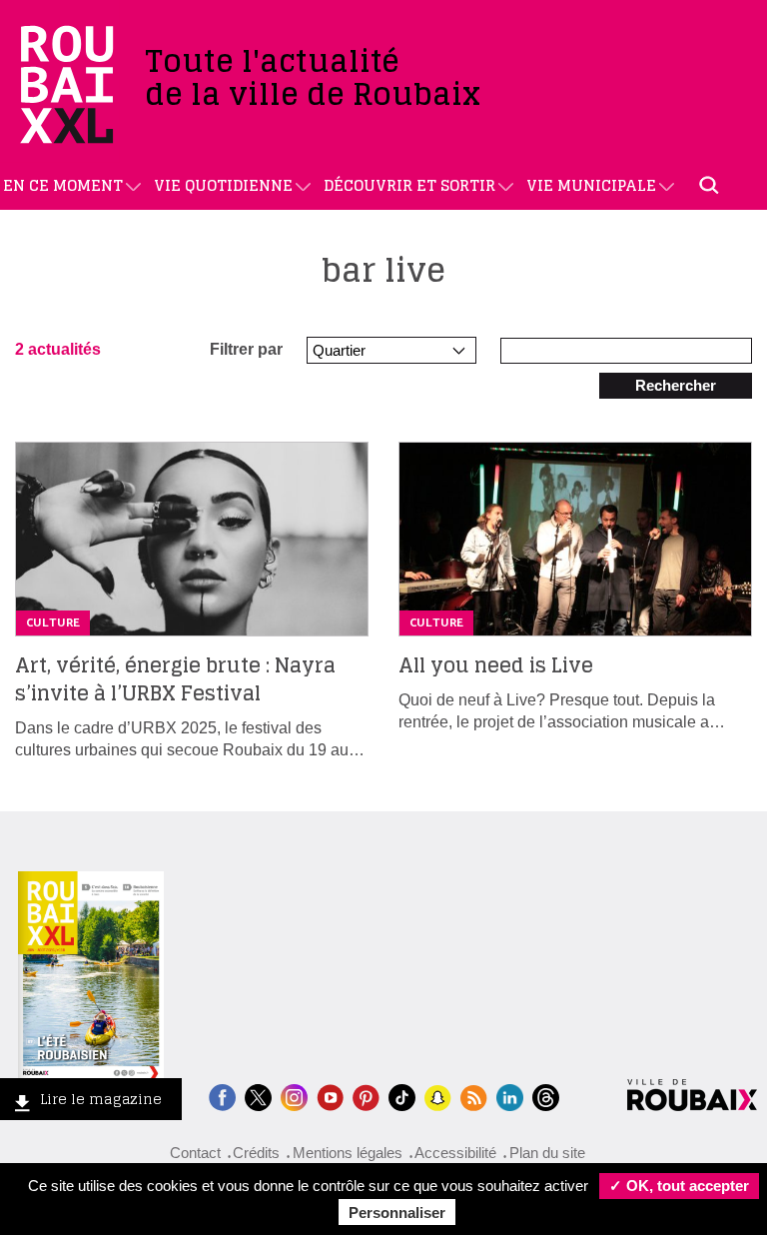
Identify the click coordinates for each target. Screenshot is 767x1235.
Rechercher (675, 385)
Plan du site (547, 1152)
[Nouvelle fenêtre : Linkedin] (509, 1095)
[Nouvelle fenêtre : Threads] (545, 1095)
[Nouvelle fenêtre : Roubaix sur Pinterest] (366, 1095)
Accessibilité (455, 1152)
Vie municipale (591, 185)
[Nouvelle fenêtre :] (330, 1095)
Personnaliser (397, 1212)
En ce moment (63, 185)
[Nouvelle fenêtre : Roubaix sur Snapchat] (437, 1095)
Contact (195, 1152)
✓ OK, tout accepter (679, 1185)
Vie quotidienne (223, 185)
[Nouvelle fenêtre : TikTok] (401, 1095)
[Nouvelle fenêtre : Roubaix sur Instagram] (294, 1095)
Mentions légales (347, 1152)
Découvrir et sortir (409, 185)
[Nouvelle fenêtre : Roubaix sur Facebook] (222, 1095)
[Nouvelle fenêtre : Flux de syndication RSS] (473, 1095)
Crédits (256, 1152)
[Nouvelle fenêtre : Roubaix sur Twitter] (258, 1095)
